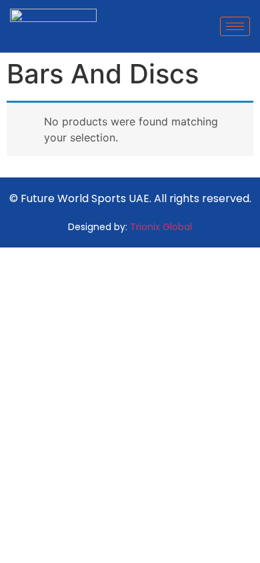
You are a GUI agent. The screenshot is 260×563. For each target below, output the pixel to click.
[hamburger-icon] (235, 26)
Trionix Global (161, 226)
